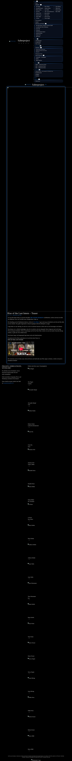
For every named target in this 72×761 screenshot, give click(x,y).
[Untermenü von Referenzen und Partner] (45, 23)
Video (20, 315)
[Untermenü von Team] (37, 1)
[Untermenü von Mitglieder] (41, 4)
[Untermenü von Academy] (38, 62)
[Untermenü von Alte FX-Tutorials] (43, 55)
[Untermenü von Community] (39, 69)
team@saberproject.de (8, 383)
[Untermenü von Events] (37, 38)
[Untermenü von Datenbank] (41, 47)
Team (18, 315)
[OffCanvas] (46, 84)
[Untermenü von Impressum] (39, 79)
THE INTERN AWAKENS (36, 317)
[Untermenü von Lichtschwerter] (40, 45)
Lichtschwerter (15, 315)
